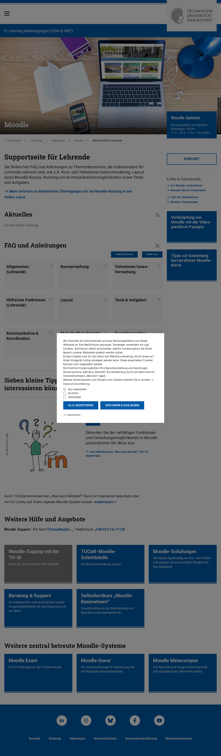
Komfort (73, 393)
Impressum (74, 414)
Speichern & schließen (122, 405)
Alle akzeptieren (80, 405)
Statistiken (74, 397)
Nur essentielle (77, 389)
